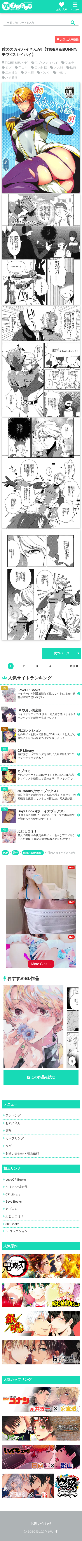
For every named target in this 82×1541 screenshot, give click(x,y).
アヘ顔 (29, 72)
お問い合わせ (41, 1523)
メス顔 (58, 67)
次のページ (61, 653)
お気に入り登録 (69, 39)
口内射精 (41, 67)
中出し (61, 72)
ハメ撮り (11, 77)
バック (45, 72)
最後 (72, 666)
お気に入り (61, 9)
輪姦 (73, 67)
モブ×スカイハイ (46, 62)
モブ (8, 67)
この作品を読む (43, 1077)
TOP (5, 852)
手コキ (23, 67)
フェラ (69, 62)
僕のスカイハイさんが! (61, 852)
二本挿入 (11, 72)
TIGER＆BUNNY (16, 62)
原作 (15, 852)
